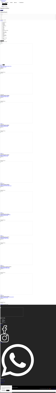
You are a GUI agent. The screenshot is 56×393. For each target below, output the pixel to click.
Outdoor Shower (5, 32)
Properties (6, 2)
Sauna (3, 34)
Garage (3, 27)
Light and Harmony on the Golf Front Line (5, 214)
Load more (1, 304)
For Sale (1, 123)
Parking (3, 33)
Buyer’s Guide (3, 322)
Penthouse (8, 95)
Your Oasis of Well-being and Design (4, 125)
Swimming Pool (4, 35)
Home (2, 2)
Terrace (3, 36)
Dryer (3, 26)
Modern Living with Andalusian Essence (5, 267)
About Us (15, 2)
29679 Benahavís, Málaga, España (4, 238)
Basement (4, 24)
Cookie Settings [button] (3, 390)
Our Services (3, 320)
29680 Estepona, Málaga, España (4, 96)
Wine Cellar (4, 39)
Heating (3, 29)
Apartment (1, 95)
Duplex (4, 266)
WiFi (3, 38)
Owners (11, 2)
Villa (0, 65)
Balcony (4, 22)
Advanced (1, 20)
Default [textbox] (1, 43)
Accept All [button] (8, 390)
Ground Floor (4, 95)
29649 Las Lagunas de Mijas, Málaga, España (5, 185)
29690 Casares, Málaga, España (4, 126)
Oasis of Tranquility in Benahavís (4, 237)
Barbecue (4, 23)
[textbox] (28, 14)
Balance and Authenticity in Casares (4, 155)
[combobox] (28, 14)
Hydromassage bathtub (5, 30)
